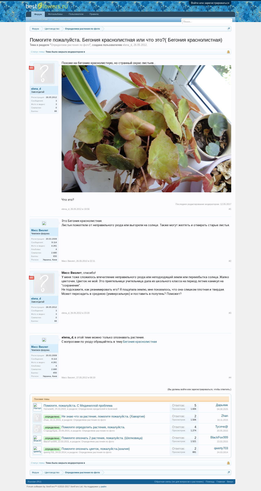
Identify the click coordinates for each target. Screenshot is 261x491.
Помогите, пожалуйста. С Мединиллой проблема (78, 405)
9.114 (54, 242)
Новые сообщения (61, 19)
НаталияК (49, 409)
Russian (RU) (34, 481)
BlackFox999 (50, 441)
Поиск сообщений (38, 19)
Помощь (210, 481)
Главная (221, 481)
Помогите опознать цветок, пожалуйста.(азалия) (96, 448)
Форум (38, 14)
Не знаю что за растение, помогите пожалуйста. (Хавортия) (103, 416)
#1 (230, 209)
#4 (230, 377)
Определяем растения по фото (70, 44)
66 (55, 111)
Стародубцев (50, 430)
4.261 (54, 246)
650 (55, 256)
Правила (94, 14)
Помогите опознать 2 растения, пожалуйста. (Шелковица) (102, 438)
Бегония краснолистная (140, 341)
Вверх (230, 481)
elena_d (127, 44)
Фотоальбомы (55, 14)
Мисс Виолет (39, 230)
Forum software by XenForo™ (55, 486)
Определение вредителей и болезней (98, 409)
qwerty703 (49, 452)
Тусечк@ (221, 426)
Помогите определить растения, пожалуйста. (93, 427)
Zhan (46, 420)
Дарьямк (222, 405)
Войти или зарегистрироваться (210, 2)
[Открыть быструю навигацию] (228, 28)
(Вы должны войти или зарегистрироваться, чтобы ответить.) (199, 389)
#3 (230, 313)
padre (103, 486)
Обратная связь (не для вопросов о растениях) (179, 481)
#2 (230, 261)
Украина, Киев (50, 260)
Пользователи (76, 14)
